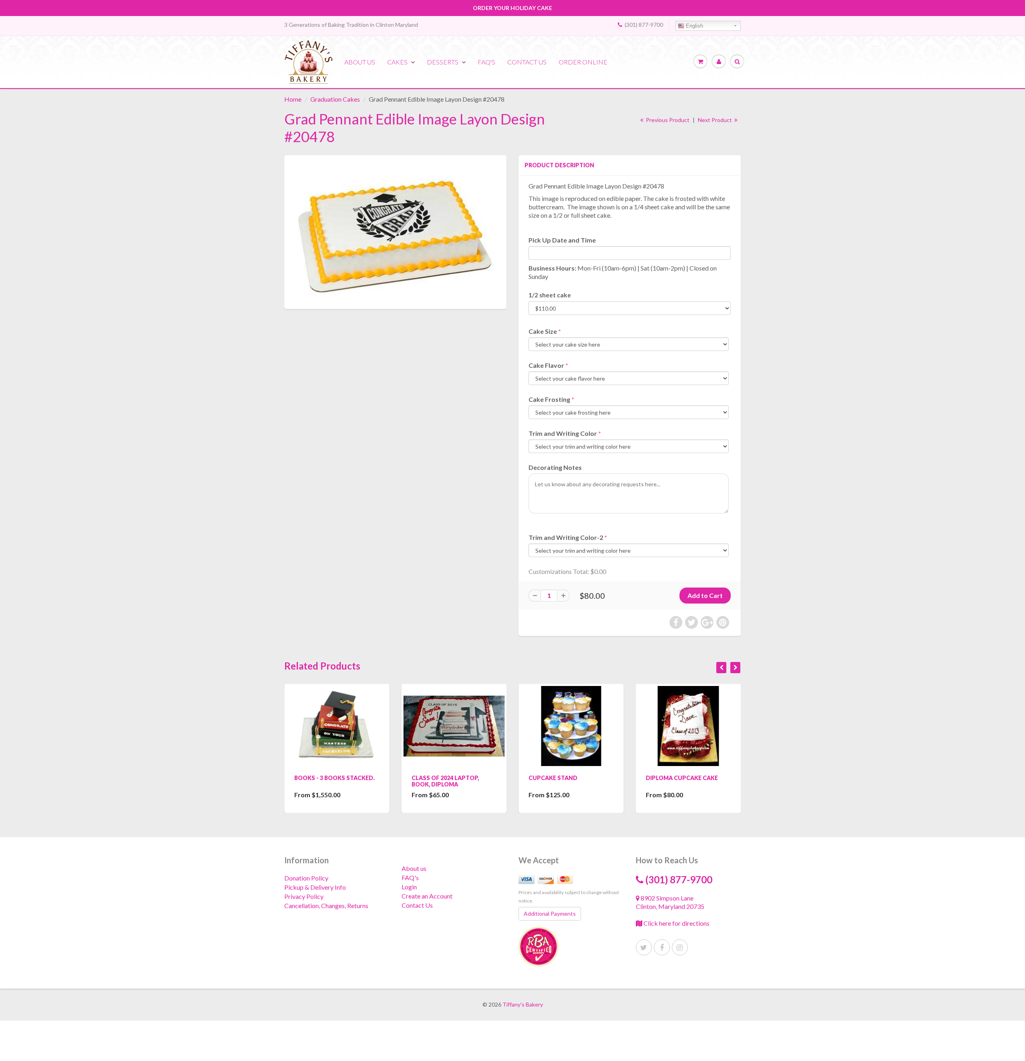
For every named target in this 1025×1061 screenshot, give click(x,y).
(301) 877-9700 (644, 24)
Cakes (397, 62)
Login (409, 887)
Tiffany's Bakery (522, 1004)
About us (359, 62)
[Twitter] (644, 947)
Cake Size (543, 331)
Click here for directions (675, 923)
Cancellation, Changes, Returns (326, 905)
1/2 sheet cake (550, 295)
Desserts (442, 62)
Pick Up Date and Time (562, 240)
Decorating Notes (555, 467)
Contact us (527, 62)
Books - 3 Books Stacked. (334, 777)
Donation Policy (306, 878)
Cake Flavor (546, 365)
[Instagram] (680, 947)
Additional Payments (550, 913)
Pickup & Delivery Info (315, 887)
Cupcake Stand (553, 777)
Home (292, 99)
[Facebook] (662, 947)
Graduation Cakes (335, 99)
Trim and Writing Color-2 (566, 537)
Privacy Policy (304, 896)
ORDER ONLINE (583, 62)
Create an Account (427, 896)
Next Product (715, 119)
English (693, 26)
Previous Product (667, 119)
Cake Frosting (549, 399)
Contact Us (417, 905)
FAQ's (486, 62)
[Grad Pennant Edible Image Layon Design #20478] (395, 231)
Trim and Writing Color (563, 433)
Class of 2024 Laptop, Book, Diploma (445, 781)
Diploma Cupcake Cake (682, 777)
